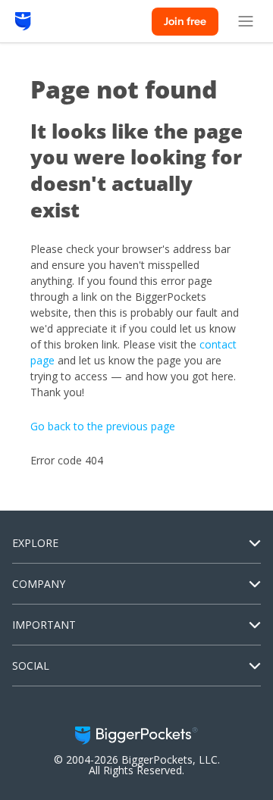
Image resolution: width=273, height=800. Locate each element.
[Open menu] (246, 21)
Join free (185, 21)
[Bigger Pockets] (23, 21)
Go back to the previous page (102, 426)
